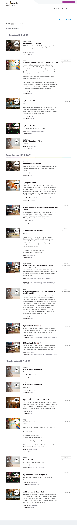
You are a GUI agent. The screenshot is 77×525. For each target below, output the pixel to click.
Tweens (36, 467)
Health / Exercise (45, 197)
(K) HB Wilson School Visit (32, 141)
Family (30, 54)
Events (59, 2)
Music (31, 411)
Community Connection (35, 197)
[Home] (10, 3)
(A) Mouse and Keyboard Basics (34, 492)
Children (31, 148)
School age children (39, 283)
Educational (33, 146)
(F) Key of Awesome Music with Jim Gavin (37, 400)
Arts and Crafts (33, 91)
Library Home (43, 2)
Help (67, 8)
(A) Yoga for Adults (30, 183)
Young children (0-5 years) (43, 282)
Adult (30, 93)
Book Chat (32, 255)
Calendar (68, 19)
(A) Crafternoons (29, 421)
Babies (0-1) (52, 282)
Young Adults (42, 467)
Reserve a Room (57, 8)
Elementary (56, 283)
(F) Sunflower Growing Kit (32, 43)
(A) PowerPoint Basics (31, 101)
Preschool (32, 283)
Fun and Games (40, 131)
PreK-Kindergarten (48, 283)
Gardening (32, 52)
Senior (33, 118)
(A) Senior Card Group (30, 126)
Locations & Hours (52, 2)
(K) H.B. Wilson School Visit (32, 369)
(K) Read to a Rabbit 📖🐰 (32, 326)
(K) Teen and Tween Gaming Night (35, 475)
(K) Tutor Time (28, 459)
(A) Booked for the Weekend (33, 230)
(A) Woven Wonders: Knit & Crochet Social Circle (40, 62)
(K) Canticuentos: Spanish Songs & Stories (38, 265)
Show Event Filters (19, 23)
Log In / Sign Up (68, 2)
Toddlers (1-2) (26, 283)
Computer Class (34, 116)
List (60, 19)
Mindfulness (52, 197)
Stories (32, 220)
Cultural (43, 278)
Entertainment (33, 131)
